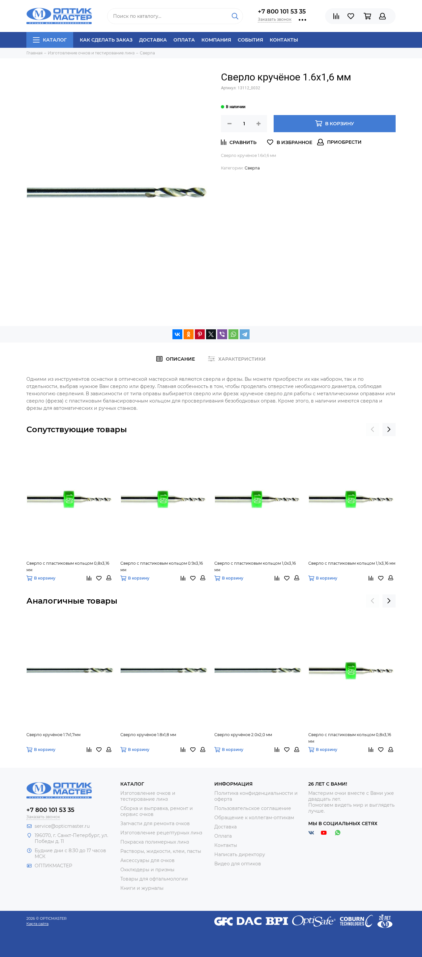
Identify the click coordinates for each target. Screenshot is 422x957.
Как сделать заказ (106, 40)
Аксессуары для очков (147, 860)
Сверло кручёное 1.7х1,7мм (53, 734)
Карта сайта (37, 923)
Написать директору (239, 854)
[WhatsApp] (233, 334)
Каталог (55, 40)
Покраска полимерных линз (154, 842)
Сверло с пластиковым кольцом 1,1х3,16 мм (351, 563)
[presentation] (372, 429)
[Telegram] (245, 334)
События (250, 40)
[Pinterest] (200, 334)
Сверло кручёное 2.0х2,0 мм (243, 734)
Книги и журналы (142, 888)
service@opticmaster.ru (62, 826)
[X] (211, 334)
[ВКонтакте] (177, 334)
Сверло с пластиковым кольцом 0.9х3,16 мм (161, 566)
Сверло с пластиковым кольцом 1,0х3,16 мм (255, 566)
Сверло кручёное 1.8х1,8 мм (148, 734)
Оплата (184, 40)
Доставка (153, 40)
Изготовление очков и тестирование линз (147, 796)
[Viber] (222, 334)
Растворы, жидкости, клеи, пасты (160, 851)
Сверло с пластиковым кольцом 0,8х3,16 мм (67, 566)
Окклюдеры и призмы (147, 870)
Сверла (252, 167)
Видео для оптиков (237, 864)
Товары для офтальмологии (154, 879)
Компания (216, 40)
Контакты (284, 40)
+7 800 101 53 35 (282, 11)
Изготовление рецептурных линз (161, 833)
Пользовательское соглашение (252, 808)
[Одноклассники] (189, 334)
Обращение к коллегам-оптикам (254, 818)
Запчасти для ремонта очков (155, 823)
